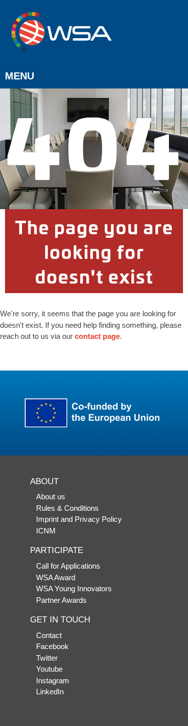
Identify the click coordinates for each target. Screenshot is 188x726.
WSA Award (55, 577)
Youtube (49, 669)
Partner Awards (61, 600)
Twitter (47, 658)
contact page (97, 336)
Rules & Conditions (67, 508)
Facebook (52, 646)
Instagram (52, 680)
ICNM (46, 530)
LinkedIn (50, 691)
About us (50, 496)
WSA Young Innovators (74, 588)
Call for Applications (68, 566)
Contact (49, 635)
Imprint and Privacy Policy (79, 519)
